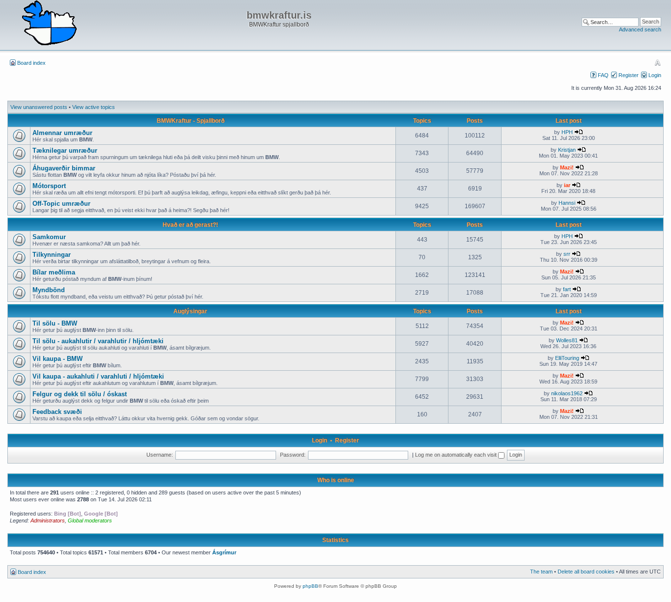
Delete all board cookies (586, 572)
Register (628, 75)
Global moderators (90, 520)
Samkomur (49, 237)
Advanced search (640, 29)
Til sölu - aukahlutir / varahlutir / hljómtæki (98, 341)
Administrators (47, 520)
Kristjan (567, 150)
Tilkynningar (51, 254)
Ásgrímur (224, 552)
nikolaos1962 (567, 393)
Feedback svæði (57, 411)
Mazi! (567, 167)
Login (654, 75)
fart (567, 289)
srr (566, 254)
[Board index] (49, 23)
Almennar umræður (62, 133)
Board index (31, 63)
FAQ (603, 75)
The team (541, 572)
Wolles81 (567, 340)
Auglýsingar (190, 311)
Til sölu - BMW (54, 323)
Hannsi (567, 203)
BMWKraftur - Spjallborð (190, 120)
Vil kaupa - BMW (57, 358)
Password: (293, 455)
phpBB (310, 586)
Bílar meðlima (53, 272)
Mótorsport (49, 186)
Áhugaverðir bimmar (63, 168)
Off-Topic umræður (61, 203)
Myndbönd (48, 290)
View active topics (93, 107)
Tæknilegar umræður (64, 150)
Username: (159, 455)
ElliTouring (567, 358)
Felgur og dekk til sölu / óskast (79, 394)
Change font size (657, 62)
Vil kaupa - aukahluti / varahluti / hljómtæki (98, 376)
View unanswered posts (38, 107)
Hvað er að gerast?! (190, 224)
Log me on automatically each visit (456, 455)
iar (567, 185)
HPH (567, 132)
